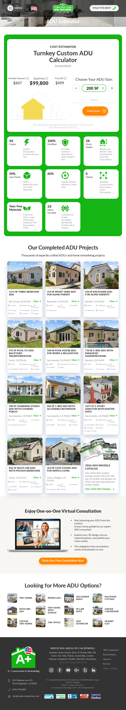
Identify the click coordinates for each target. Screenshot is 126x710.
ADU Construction (111, 650)
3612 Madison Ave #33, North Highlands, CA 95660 (24, 682)
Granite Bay (80, 656)
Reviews (106, 664)
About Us (107, 659)
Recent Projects (109, 654)
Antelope (53, 652)
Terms (105, 668)
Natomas (52, 659)
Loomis (90, 656)
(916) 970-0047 (102, 8)
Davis (74, 652)
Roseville (81, 659)
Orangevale (62, 659)
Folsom (70, 656)
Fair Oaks (62, 656)
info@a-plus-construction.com (26, 696)
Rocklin (72, 659)
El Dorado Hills (85, 652)
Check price (93, 111)
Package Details (63, 65)
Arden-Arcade (64, 652)
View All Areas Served (71, 662)
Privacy (114, 668)
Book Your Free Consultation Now (63, 560)
